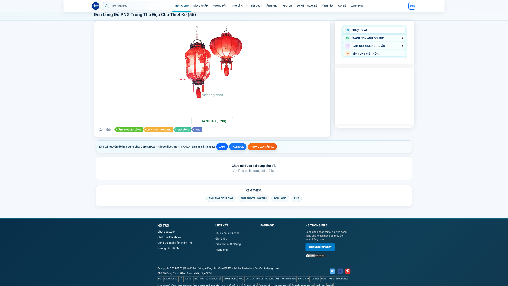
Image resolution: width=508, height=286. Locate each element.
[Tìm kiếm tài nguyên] (107, 6)
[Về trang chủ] (95, 6)
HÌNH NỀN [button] (327, 5)
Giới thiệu (221, 238)
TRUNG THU (303, 279)
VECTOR (188, 279)
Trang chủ (221, 249)
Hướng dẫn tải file (168, 248)
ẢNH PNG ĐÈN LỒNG (129, 129)
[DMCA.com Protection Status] (315, 257)
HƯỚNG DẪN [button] (220, 5)
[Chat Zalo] (412, 6)
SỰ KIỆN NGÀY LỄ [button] (307, 5)
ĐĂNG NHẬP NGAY (321, 247)
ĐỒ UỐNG (270, 279)
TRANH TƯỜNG (230, 279)
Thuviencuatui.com (227, 233)
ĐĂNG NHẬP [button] (200, 5)
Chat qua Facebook (169, 237)
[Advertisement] (374, 96)
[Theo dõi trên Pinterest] (347, 271)
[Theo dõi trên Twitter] (332, 271)
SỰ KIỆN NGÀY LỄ (213, 279)
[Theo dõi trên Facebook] (340, 271)
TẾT (181, 279)
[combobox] (136, 6)
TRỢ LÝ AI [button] (237, 5)
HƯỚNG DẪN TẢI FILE (262, 146)
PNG (197, 129)
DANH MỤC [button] (357, 5)
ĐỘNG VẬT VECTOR (254, 279)
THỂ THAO (199, 279)
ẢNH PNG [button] (272, 5)
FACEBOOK (238, 146)
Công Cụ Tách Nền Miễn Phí (175, 242)
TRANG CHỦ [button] (182, 5)
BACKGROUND (170, 279)
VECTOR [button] (287, 5)
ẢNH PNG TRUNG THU (159, 129)
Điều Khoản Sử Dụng (228, 244)
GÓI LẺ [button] (342, 5)
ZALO (222, 146)
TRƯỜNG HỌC (342, 279)
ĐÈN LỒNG (183, 129)
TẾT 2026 (315, 279)
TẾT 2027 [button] (256, 5)
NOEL (241, 279)
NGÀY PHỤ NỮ (327, 279)
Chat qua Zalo (166, 231)
